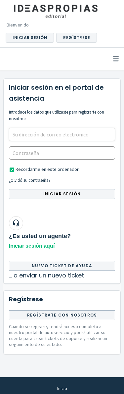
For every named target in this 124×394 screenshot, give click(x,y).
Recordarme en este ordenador (47, 169)
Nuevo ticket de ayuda (62, 266)
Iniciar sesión (62, 194)
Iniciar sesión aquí (32, 246)
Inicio (62, 388)
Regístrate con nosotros (62, 315)
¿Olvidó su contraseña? (30, 180)
